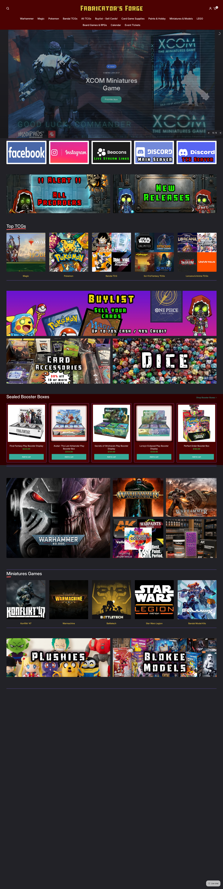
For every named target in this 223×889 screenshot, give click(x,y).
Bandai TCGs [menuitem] (70, 18)
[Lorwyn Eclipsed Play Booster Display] (154, 423)
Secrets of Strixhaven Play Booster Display (111, 447)
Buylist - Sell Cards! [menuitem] (106, 18)
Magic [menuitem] (41, 18)
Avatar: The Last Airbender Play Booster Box (69, 447)
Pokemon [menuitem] (53, 18)
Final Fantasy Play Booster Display (26, 446)
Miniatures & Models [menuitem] (181, 18)
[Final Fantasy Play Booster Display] (26, 423)
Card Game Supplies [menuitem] (133, 18)
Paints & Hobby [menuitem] (157, 18)
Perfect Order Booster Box (196, 446)
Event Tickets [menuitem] (132, 25)
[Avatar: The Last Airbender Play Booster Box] (69, 423)
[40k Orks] (111, 84)
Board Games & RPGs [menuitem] (95, 25)
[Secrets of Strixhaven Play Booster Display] (111, 423)
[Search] (8, 8)
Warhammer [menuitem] (27, 18)
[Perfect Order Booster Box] (196, 423)
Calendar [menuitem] (116, 25)
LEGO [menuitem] (200, 18)
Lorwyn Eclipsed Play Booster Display (154, 447)
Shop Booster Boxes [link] (205, 398)
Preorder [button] (111, 95)
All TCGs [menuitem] (86, 18)
